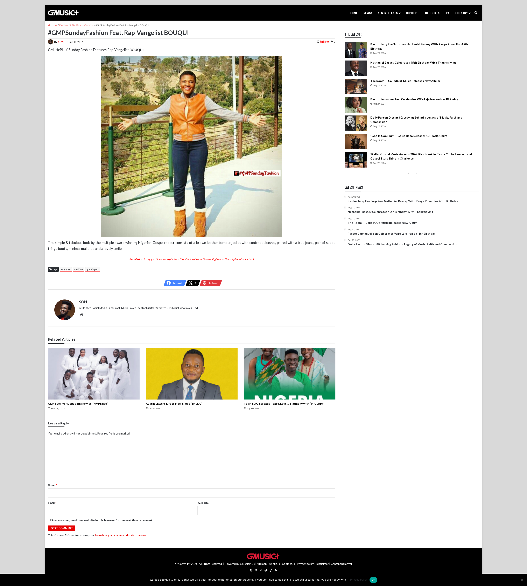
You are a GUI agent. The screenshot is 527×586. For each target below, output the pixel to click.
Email (52, 502)
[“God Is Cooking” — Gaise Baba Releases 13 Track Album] (356, 141)
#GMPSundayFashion (81, 25)
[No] (522, 580)
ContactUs (288, 563)
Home (354, 12)
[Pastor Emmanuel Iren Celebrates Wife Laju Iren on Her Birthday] (356, 105)
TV (447, 12)
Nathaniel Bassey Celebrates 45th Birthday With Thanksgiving (413, 62)
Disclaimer (322, 563)
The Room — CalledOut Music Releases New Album (405, 81)
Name (52, 485)
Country (461, 12)
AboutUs (274, 563)
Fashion (63, 25)
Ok (373, 579)
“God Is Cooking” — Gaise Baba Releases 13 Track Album (408, 135)
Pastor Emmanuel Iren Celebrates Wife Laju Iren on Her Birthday (414, 99)
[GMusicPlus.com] (63, 13)
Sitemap (262, 563)
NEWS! (368, 12)
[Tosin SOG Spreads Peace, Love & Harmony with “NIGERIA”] (290, 374)
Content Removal (341, 563)
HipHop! (412, 12)
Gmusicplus (231, 259)
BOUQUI (65, 269)
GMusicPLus (247, 563)
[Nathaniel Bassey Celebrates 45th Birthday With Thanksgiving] (356, 68)
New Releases (388, 12)
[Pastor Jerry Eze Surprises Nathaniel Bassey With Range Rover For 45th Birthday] (356, 50)
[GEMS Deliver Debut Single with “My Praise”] (94, 374)
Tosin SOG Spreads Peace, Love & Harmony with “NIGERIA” (284, 403)
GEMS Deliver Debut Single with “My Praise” (78, 403)
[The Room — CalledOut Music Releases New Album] (356, 86)
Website (203, 502)
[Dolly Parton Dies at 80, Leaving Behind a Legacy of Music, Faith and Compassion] (356, 123)
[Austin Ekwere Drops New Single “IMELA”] (192, 374)
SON (61, 41)
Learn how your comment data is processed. (121, 535)
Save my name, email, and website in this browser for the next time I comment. (102, 520)
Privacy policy (305, 563)
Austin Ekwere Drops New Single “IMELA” (174, 403)
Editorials (431, 12)
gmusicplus (93, 269)
